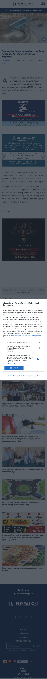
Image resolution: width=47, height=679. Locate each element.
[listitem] (23, 342)
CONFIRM (14, 368)
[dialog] (23, 339)
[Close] (43, 303)
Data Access (23, 376)
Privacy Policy (36, 376)
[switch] (38, 348)
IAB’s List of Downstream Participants (26, 336)
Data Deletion (11, 376)
